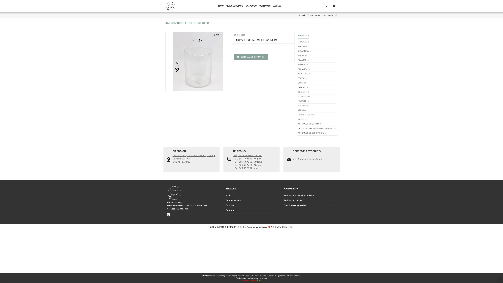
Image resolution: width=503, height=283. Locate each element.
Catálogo (251, 6)
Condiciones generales (295, 205)
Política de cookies (293, 200)
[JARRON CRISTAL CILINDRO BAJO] (197, 61)
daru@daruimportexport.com (307, 159)
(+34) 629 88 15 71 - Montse (247, 165)
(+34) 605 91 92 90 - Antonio (247, 161)
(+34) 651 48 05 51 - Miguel (247, 158)
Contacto (265, 6)
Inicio (221, 6)
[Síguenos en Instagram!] (168, 214)
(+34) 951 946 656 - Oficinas (247, 155)
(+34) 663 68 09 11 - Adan (246, 168)
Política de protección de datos (299, 195)
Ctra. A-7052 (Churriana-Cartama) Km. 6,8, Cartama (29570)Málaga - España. (194, 158)
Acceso (277, 6)
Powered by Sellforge (257, 227)
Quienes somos (234, 6)
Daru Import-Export (223, 227)
